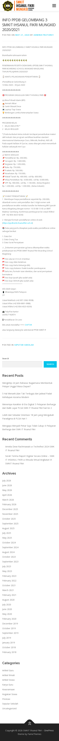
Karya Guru (7, 684)
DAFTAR (28, 325)
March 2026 (8, 499)
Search (5, 358)
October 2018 (9, 647)
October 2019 (9, 628)
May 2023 (7, 571)
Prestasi (6, 699)
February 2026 (9, 504)
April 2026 (7, 495)
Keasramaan (8, 689)
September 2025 (10, 523)
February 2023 (9, 576)
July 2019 (6, 637)
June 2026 (7, 485)
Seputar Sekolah (24, 345)
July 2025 (6, 533)
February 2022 (9, 580)
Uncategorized (9, 708)
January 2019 (8, 642)
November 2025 (10, 514)
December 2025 (10, 509)
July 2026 (6, 480)
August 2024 (8, 552)
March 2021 (8, 590)
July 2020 (6, 604)
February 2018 (9, 652)
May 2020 (7, 614)
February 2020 (9, 618)
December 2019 (10, 623)
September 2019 (10, 633)
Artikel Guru (8, 670)
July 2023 (6, 566)
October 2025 (9, 518)
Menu (53, 5)
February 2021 (9, 595)
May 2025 (7, 537)
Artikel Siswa (8, 679)
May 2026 (7, 490)
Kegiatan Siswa (9, 694)
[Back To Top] (29, 723)
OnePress (49, 730)
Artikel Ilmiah (8, 675)
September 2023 (10, 561)
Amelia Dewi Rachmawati (17, 446)
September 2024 (10, 547)
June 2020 (7, 609)
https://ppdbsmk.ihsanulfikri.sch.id (17, 223)
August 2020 (8, 599)
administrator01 (44, 35)
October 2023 (9, 556)
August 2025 (8, 528)
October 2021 (9, 585)
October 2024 (9, 542)
